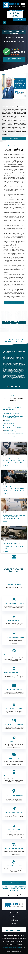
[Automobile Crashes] (14, 720)
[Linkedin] (18, 19)
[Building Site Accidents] (14, 772)
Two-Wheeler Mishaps (14, 603)
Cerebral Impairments (14, 795)
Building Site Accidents (14, 776)
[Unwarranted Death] (14, 844)
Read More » (5, 465)
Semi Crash (14, 759)
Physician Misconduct (14, 638)
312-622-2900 (15, 14)
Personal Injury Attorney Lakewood (13, 947)
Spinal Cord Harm (14, 866)
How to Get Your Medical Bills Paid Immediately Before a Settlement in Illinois (14, 516)
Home (4, 947)
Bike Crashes (14, 741)
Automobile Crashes (14, 724)
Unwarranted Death (14, 849)
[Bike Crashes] (14, 737)
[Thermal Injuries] (14, 616)
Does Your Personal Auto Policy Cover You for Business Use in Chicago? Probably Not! (14, 488)
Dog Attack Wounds (14, 812)
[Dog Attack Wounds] (14, 808)
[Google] (20, 19)
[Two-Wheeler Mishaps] (14, 599)
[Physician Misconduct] (14, 633)
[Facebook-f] (17, 19)
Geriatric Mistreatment (14, 672)
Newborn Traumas (14, 708)
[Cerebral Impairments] (14, 791)
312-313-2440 (14, 895)
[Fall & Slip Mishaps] (14, 685)
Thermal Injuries (14, 620)
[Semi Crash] (14, 754)
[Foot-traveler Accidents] (14, 825)
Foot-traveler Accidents (14, 830)
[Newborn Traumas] (14, 704)
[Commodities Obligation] (14, 651)
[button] (4, 22)
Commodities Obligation (14, 655)
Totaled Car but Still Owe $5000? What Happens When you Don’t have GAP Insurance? (14, 460)
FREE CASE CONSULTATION (14, 929)
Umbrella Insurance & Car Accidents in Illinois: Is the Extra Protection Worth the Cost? (13, 545)
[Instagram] (21, 19)
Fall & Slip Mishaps (14, 689)
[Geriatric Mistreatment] (14, 668)
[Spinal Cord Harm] (14, 861)
